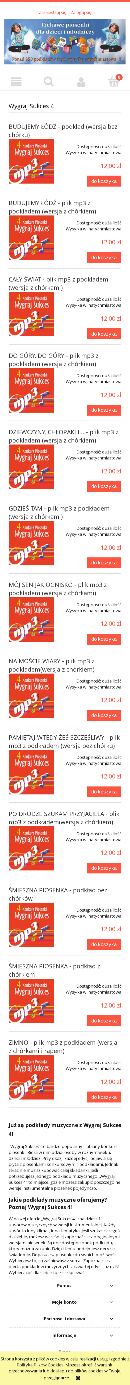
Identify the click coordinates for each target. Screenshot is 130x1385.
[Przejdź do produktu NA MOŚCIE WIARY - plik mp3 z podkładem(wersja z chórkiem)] (31, 696)
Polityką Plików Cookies (40, 1365)
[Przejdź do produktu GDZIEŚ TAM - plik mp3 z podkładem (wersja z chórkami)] (31, 543)
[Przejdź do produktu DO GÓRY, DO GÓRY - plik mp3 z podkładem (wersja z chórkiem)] (31, 390)
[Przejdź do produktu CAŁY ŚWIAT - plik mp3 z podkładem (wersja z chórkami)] (31, 314)
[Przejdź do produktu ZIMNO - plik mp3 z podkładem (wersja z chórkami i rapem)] (31, 1077)
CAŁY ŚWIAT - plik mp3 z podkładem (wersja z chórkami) (58, 283)
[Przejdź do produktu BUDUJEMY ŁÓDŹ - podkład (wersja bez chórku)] (31, 161)
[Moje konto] (81, 82)
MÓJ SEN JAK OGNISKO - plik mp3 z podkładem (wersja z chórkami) (58, 589)
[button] (16, 82)
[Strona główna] (65, 41)
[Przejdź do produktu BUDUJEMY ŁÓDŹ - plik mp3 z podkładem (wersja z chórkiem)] (31, 237)
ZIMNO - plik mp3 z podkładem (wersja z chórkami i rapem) (63, 1046)
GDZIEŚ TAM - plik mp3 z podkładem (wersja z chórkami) (59, 512)
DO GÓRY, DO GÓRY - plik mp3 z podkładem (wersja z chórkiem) (53, 360)
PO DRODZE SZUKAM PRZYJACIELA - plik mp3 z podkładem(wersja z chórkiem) (64, 818)
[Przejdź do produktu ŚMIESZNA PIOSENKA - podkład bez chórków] (31, 925)
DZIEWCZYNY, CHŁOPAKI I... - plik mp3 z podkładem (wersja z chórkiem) (63, 436)
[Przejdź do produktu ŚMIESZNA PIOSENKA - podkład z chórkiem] (31, 1001)
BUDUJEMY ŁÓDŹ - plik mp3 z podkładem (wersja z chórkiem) (52, 207)
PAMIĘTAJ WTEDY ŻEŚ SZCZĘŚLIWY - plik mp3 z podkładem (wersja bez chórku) (64, 741)
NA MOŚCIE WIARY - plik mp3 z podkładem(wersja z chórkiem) (51, 665)
